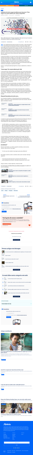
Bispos (3, 389)
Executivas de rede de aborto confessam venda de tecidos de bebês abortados (19, 116)
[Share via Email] (30, 186)
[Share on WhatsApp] (31, 186)
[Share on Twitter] (28, 186)
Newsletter (13, 434)
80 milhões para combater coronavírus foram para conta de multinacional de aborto (18, 110)
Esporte (3, 374)
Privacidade (13, 452)
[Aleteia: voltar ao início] (16, 2)
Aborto (2, 190)
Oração (26, 5)
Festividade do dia (6, 303)
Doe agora (16, 5)
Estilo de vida (5, 435)
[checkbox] (6, 315)
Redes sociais (16, 190)
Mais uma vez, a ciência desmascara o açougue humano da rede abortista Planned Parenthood (19, 105)
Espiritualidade (5, 436)
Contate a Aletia (9, 452)
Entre (20, 236)
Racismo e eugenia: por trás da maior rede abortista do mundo (19, 181)
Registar (7, 5)
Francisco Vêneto (11, 15)
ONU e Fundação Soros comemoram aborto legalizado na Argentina (18, 176)
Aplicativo (13, 435)
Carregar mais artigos (16, 269)
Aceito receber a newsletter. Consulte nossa (12, 209)
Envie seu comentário (16, 239)
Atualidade (2, 8)
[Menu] (5, 2)
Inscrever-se (4, 211)
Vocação (3, 334)
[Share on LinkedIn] (27, 186)
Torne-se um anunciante (25, 450)
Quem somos (13, 450)
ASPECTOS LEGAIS (18, 450)
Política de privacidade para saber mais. (22, 315)
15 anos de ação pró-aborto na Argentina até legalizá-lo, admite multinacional (19, 171)
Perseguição (10, 190)
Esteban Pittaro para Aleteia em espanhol (16, 165)
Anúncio (13, 439)
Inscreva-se (14, 436)
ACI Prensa (6, 166)
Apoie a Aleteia (9, 450)
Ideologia (6, 190)
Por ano (22, 434)
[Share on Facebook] (25, 186)
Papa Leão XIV (3, 359)
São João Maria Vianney (19, 3)
